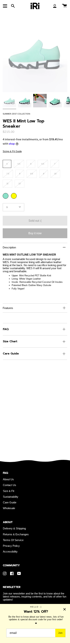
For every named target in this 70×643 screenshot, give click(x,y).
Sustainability (10, 496)
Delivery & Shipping (14, 528)
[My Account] (54, 6)
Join (60, 633)
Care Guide (11, 353)
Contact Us (9, 485)
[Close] (64, 609)
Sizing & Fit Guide (12, 151)
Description (9, 247)
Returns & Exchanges (16, 534)
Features (8, 307)
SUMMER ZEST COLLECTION (16, 114)
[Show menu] (5, 6)
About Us (8, 479)
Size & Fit (8, 490)
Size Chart (10, 341)
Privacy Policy (11, 545)
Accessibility (10, 551)
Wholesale (9, 508)
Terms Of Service (13, 540)
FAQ (6, 329)
